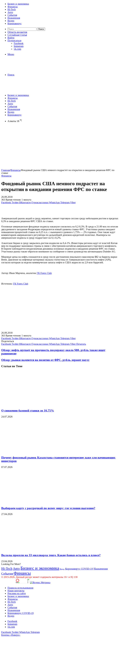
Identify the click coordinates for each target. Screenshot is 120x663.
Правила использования (20, 587)
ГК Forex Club (44, 273)
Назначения (14, 18)
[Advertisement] (60, 147)
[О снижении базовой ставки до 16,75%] (31, 404)
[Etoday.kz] (24, 69)
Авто (10, 12)
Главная (5, 170)
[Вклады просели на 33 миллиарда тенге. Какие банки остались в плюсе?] (31, 549)
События (12, 15)
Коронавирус (15, 23)
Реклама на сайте (17, 593)
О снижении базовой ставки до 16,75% (27, 410)
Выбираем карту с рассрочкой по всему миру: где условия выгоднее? (48, 508)
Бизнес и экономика (18, 3)
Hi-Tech (12, 9)
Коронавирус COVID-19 (79, 568)
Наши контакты (16, 590)
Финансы (13, 6)
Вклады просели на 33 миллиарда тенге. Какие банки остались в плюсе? (51, 555)
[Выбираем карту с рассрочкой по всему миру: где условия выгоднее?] (31, 502)
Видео (11, 20)
